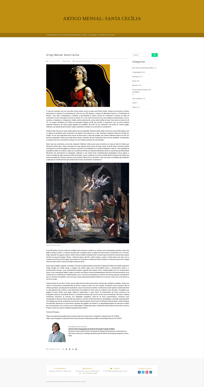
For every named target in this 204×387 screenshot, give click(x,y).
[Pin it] (69, 349)
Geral (83, 61)
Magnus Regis (66, 61)
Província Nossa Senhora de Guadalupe (141, 91)
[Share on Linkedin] (73, 349)
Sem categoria (137, 98)
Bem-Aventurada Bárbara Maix (142, 68)
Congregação (78, 61)
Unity (134, 103)
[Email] (76, 349)
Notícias (88, 61)
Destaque (135, 76)
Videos (134, 107)
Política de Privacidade (71, 381)
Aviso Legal (82, 381)
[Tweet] (66, 349)
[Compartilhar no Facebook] (63, 349)
